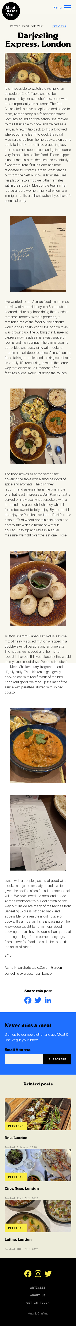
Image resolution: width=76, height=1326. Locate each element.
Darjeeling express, (19, 973)
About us (38, 1295)
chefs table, (31, 968)
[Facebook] (27, 1003)
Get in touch (38, 1303)
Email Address (18, 1050)
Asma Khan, (13, 968)
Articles (38, 1287)
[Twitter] (38, 1003)
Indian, (37, 973)
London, (48, 973)
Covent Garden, (51, 968)
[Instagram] (38, 1276)
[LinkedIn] (48, 1003)
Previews (59, 26)
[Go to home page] (11, 11)
